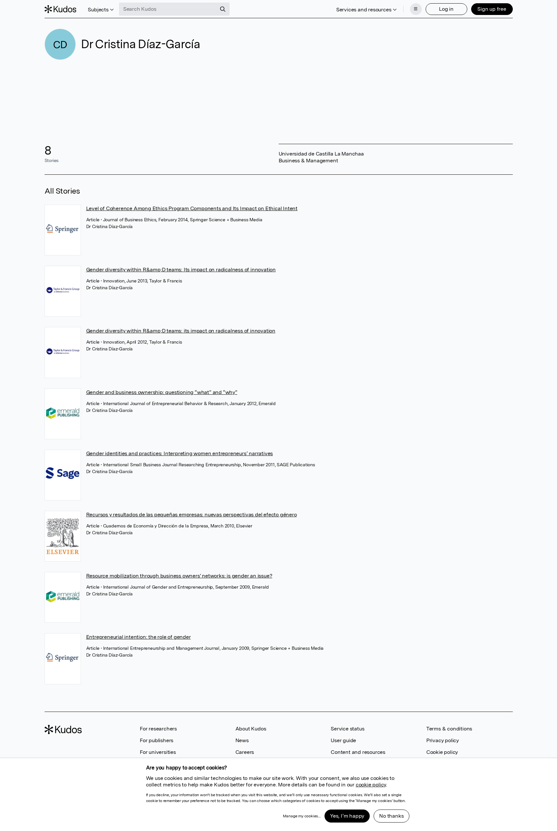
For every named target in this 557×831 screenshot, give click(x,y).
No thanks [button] (391, 816)
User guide (343, 740)
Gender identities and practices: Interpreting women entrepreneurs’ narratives (179, 453)
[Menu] (416, 9)
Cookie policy (442, 752)
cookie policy (371, 785)
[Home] (60, 9)
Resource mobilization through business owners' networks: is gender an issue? (179, 576)
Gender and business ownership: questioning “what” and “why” (161, 392)
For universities (158, 752)
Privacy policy (442, 740)
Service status (347, 729)
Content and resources (358, 752)
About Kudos (250, 729)
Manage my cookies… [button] (302, 816)
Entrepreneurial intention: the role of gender (138, 637)
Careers (244, 752)
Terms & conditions (449, 729)
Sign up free (491, 9)
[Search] (222, 9)
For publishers (156, 740)
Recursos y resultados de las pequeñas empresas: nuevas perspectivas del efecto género (191, 514)
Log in (446, 9)
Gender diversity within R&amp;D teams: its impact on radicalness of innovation (180, 331)
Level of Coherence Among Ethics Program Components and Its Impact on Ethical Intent (192, 208)
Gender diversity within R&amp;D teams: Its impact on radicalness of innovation (181, 269)
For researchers (158, 729)
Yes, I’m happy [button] (347, 816)
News (242, 740)
